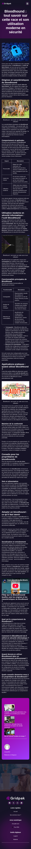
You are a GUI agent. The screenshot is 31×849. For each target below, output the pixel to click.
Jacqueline (7, 752)
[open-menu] (27, 3)
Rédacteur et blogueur (10, 755)
